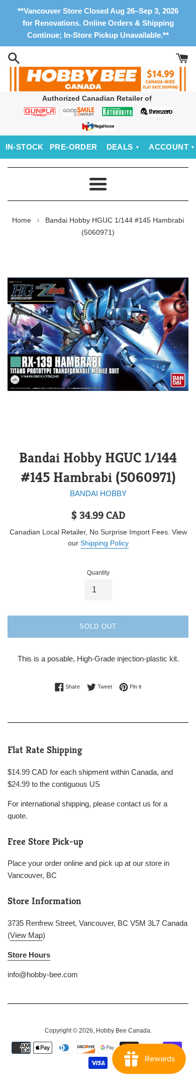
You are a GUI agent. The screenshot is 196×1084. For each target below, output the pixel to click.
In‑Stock (25, 147)
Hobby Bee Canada (123, 1030)
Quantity (98, 572)
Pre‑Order (73, 147)
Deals (120, 147)
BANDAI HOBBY (98, 493)
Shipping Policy (104, 543)
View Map (26, 935)
